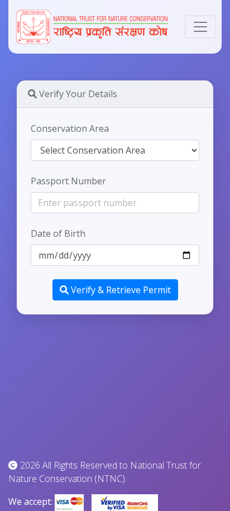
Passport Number (68, 181)
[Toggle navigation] (200, 27)
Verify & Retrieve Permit (120, 290)
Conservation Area (70, 128)
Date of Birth (58, 233)
